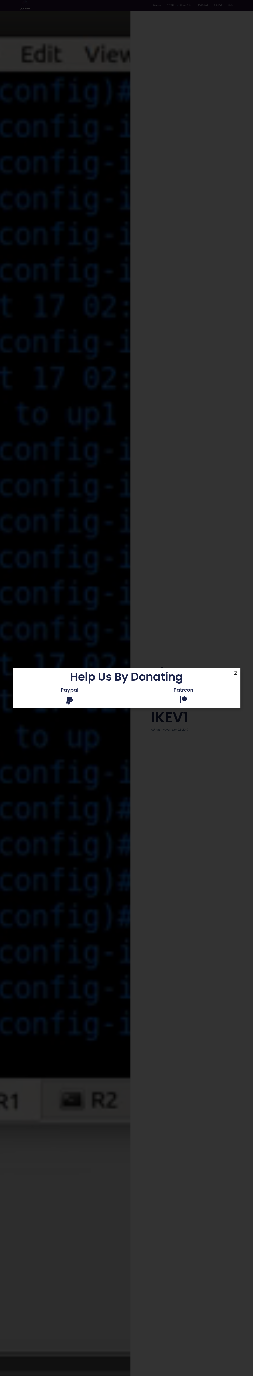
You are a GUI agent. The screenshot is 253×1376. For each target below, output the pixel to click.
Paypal (69, 689)
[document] (126, 688)
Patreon (183, 689)
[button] (235, 673)
